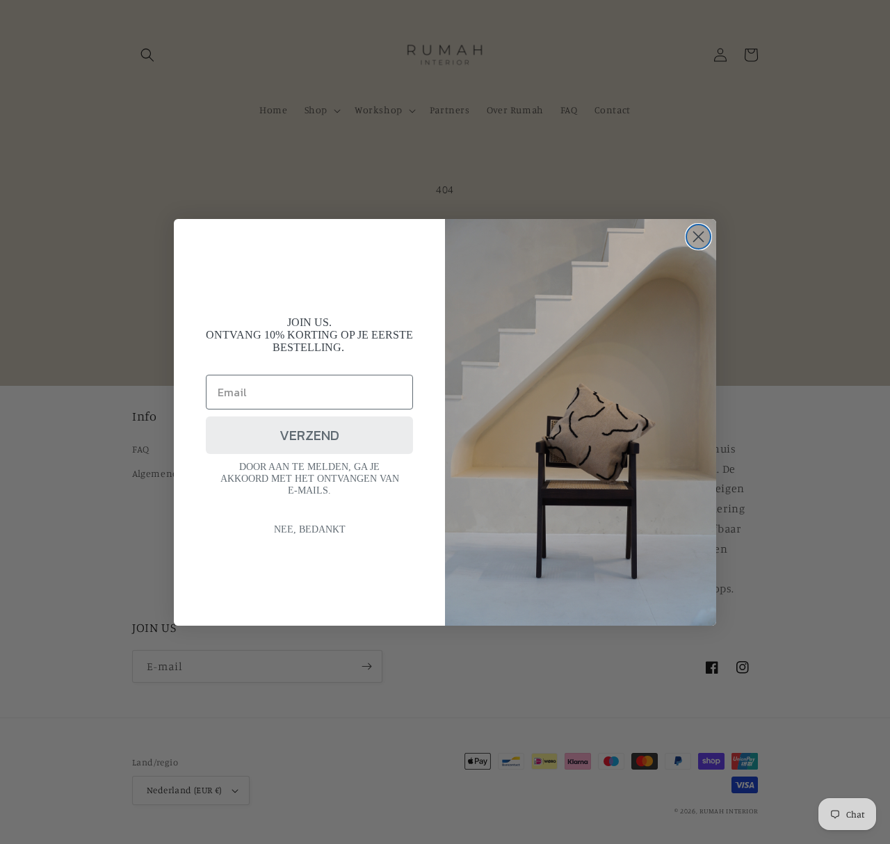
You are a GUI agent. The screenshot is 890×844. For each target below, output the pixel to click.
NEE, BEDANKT (310, 529)
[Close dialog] (698, 237)
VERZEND (309, 435)
